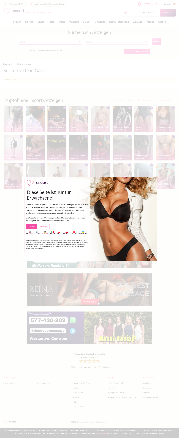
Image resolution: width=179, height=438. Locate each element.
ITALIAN (52, 234)
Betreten (32, 227)
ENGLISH (29, 234)
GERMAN (45, 234)
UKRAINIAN (82, 234)
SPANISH (74, 234)
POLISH (59, 234)
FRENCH (37, 234)
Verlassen (43, 227)
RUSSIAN (66, 234)
